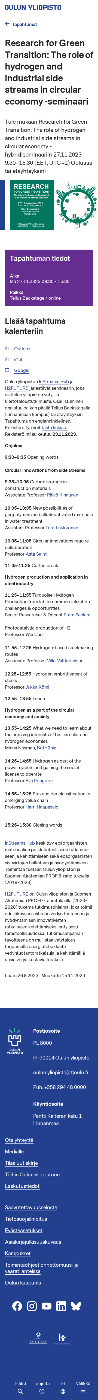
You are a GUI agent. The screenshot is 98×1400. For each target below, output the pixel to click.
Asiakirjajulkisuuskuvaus (33, 1242)
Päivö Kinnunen (62, 495)
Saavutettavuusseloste (31, 1207)
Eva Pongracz (40, 781)
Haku (20, 1384)
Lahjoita (41, 1384)
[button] (83, 1387)
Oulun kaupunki (23, 1282)
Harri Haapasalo (42, 807)
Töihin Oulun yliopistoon (32, 1174)
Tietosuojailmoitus (26, 1219)
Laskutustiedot (22, 1186)
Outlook (22, 349)
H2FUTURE (16, 388)
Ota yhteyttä (19, 1140)
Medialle (14, 1151)
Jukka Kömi (37, 687)
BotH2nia (46, 748)
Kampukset (18, 1253)
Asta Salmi (36, 554)
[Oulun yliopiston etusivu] (49, 5)
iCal (18, 360)
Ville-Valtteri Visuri (65, 661)
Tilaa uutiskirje (21, 1163)
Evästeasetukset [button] (23, 1230)
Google (21, 371)
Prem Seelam (77, 615)
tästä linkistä (55, 428)
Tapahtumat (24, 24)
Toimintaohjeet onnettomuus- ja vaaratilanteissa (42, 1268)
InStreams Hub (54, 382)
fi (67, 1390)
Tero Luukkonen (61, 528)
